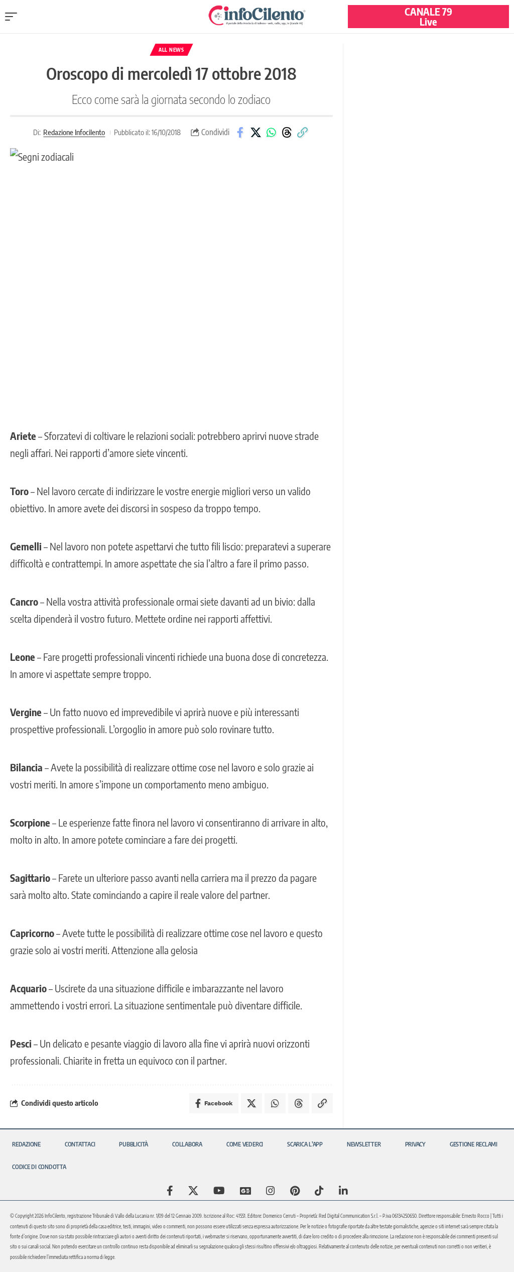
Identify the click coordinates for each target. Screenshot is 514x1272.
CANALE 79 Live (428, 16)
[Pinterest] (295, 1190)
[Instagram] (271, 1190)
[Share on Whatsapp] (271, 133)
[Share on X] (255, 133)
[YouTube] (219, 1190)
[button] (13, 17)
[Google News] (245, 1190)
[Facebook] (170, 1190)
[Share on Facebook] (240, 133)
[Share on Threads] (287, 133)
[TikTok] (319, 1190)
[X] (193, 1190)
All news (171, 50)
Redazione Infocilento (74, 132)
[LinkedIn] (343, 1190)
